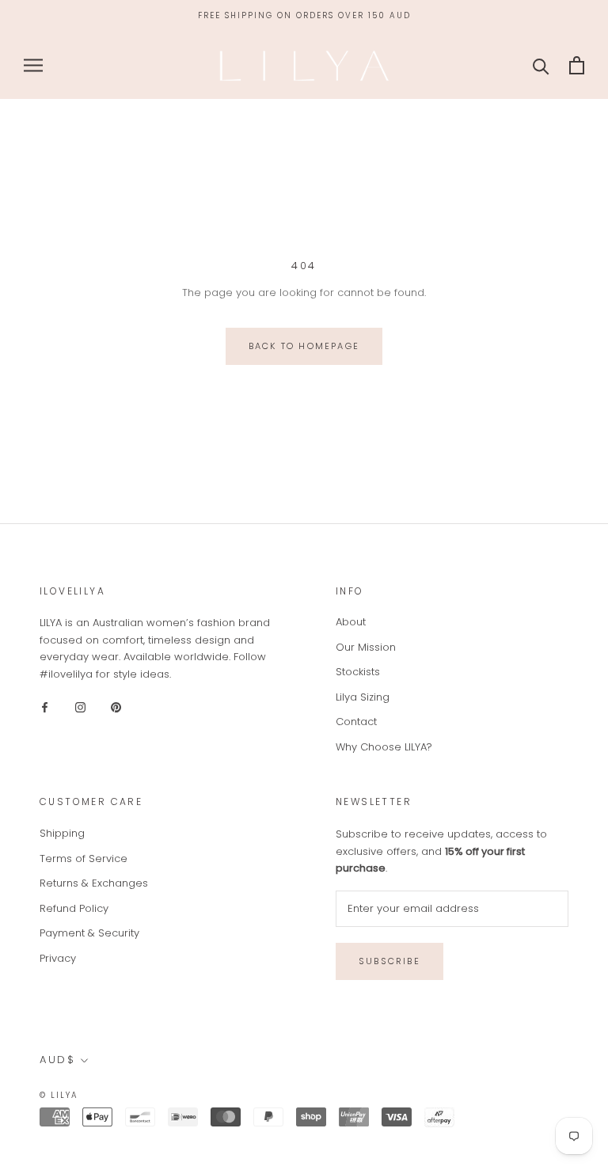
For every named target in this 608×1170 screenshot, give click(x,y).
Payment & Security (89, 932)
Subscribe (389, 961)
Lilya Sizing (363, 697)
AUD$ (57, 1059)
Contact (356, 721)
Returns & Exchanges (94, 883)
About (351, 621)
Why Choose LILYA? (384, 746)
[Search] (541, 65)
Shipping (62, 833)
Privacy (58, 958)
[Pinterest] (116, 706)
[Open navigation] (33, 65)
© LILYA (59, 1095)
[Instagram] (80, 706)
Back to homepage (304, 346)
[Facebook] (45, 706)
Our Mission (366, 647)
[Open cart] (576, 65)
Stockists (358, 671)
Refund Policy (74, 908)
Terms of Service (83, 858)
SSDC (144, 1094)
